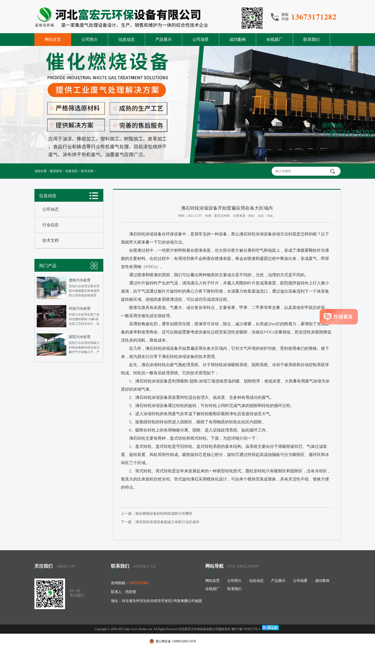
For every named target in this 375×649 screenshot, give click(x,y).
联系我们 (311, 39)
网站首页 (53, 39)
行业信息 (50, 225)
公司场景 (200, 39)
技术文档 (87, 171)
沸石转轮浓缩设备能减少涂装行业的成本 (167, 522)
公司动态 (50, 209)
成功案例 (237, 39)
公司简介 (89, 39)
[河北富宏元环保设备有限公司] (149, 17)
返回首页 (56, 171)
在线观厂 (274, 39)
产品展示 (163, 39)
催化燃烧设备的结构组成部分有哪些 (163, 513)
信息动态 (126, 39)
